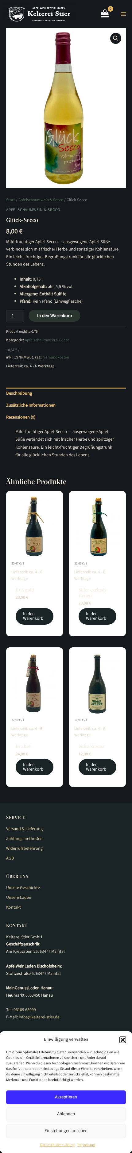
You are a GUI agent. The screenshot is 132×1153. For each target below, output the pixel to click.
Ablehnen (66, 1114)
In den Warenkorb (54, 315)
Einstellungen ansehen (66, 1131)
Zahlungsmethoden (24, 839)
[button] (123, 1040)
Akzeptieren (66, 1097)
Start (10, 200)
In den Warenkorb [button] (33, 616)
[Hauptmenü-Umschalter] (123, 14)
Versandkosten (56, 357)
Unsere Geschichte (23, 888)
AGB (10, 858)
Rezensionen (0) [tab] (20, 417)
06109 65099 (25, 1010)
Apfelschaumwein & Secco (40, 200)
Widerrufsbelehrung (24, 848)
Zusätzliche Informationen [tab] (31, 405)
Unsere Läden (18, 897)
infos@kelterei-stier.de (39, 1017)
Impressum (86, 1144)
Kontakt (13, 907)
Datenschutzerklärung (57, 1144)
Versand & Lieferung (24, 829)
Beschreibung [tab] (19, 393)
